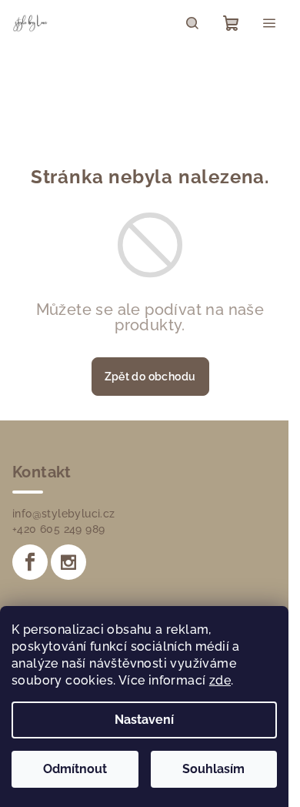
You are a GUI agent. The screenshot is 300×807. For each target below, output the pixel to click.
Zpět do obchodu (150, 376)
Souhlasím (213, 769)
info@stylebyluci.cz (63, 513)
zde (220, 680)
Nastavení (144, 719)
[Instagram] (68, 562)
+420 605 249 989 (58, 529)
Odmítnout (75, 769)
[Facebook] (30, 562)
